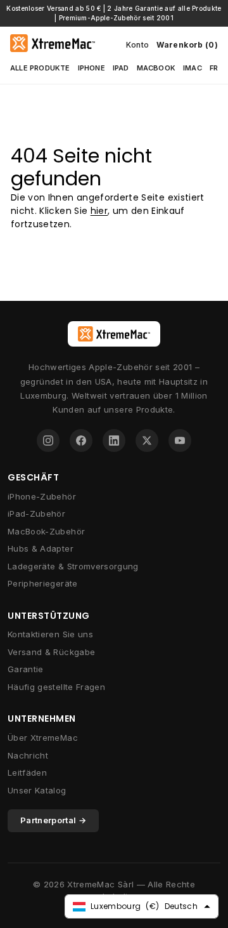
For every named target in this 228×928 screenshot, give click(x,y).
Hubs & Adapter (40, 548)
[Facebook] (81, 440)
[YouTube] (179, 440)
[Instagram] (48, 440)
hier (99, 210)
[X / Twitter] (147, 440)
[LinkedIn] (114, 440)
